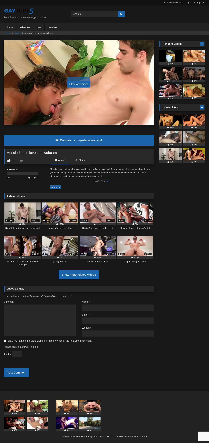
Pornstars (52, 27)
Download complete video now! (80, 140)
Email (86, 315)
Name (86, 302)
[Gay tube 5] (19, 11)
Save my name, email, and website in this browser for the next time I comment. (50, 340)
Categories (24, 27)
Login (188, 2)
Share (81, 160)
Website (86, 327)
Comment (9, 302)
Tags (39, 27)
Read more (99, 181)
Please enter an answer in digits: (21, 347)
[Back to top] (199, 434)
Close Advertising (78, 84)
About (61, 160)
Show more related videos (79, 274)
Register (200, 2)
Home (10, 27)
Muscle (18, 33)
